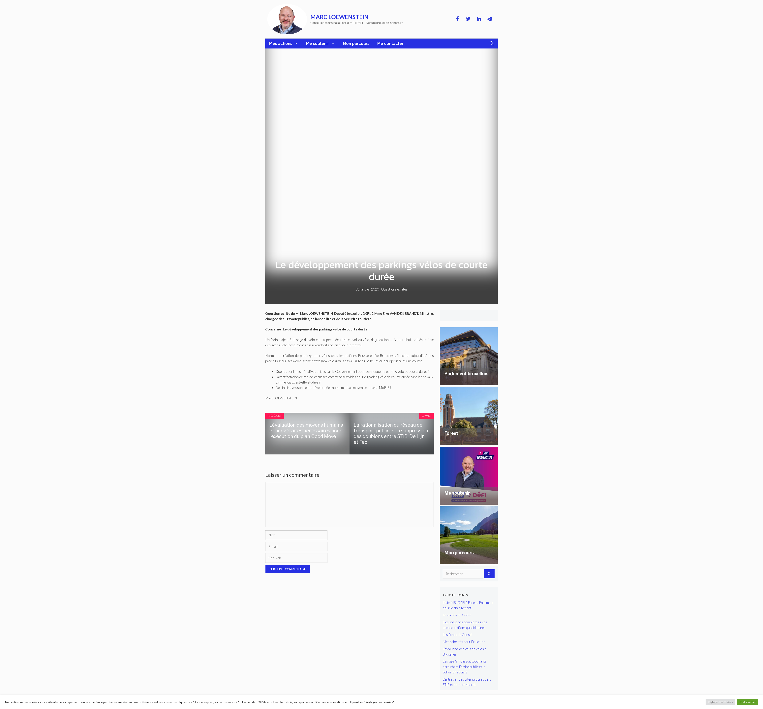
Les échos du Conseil (458, 615)
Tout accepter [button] (747, 702)
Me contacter (390, 43)
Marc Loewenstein (339, 16)
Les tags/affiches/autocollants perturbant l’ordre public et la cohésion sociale (464, 666)
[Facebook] (457, 19)
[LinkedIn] (478, 19)
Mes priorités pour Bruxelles (464, 642)
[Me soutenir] (469, 502)
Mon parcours (356, 43)
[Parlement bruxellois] (469, 383)
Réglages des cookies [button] (720, 702)
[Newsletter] (489, 19)
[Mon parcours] (469, 562)
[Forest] (469, 442)
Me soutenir (317, 43)
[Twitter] (468, 19)
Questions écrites (394, 289)
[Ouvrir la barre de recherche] (492, 43)
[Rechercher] (489, 574)
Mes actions (280, 43)
